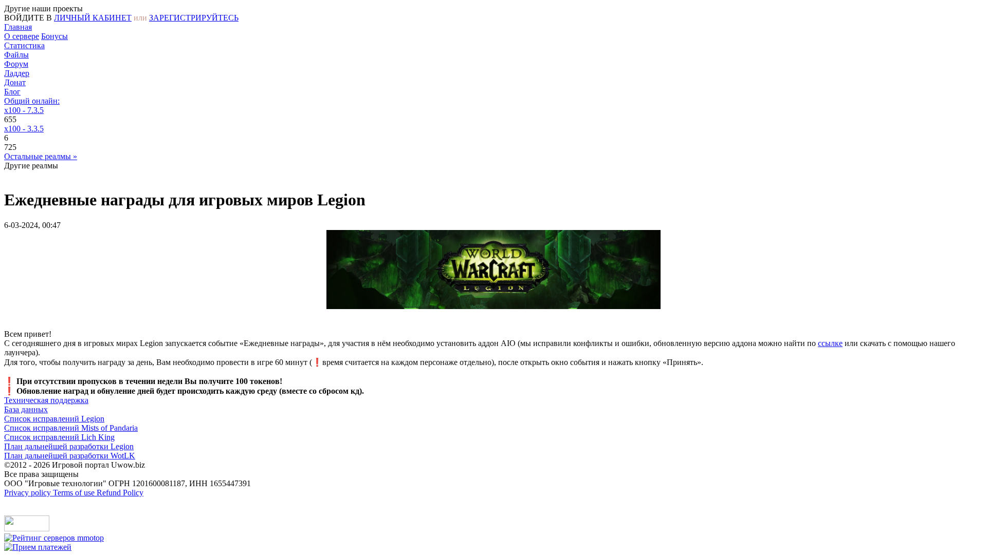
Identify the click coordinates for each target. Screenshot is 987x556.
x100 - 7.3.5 (24, 110)
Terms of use (75, 492)
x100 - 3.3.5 (24, 128)
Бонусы (54, 36)
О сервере (21, 36)
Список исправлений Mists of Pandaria (71, 428)
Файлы (16, 54)
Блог (12, 91)
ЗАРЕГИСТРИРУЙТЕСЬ (194, 17)
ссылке (830, 343)
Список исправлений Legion (54, 418)
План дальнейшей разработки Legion (69, 446)
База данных (26, 409)
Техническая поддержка (46, 400)
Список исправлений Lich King (59, 437)
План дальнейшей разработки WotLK (69, 455)
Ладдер (16, 73)
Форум (16, 64)
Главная (18, 27)
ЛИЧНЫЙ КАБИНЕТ (93, 17)
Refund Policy (120, 492)
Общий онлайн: (32, 101)
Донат (15, 82)
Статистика (24, 45)
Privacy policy (28, 492)
